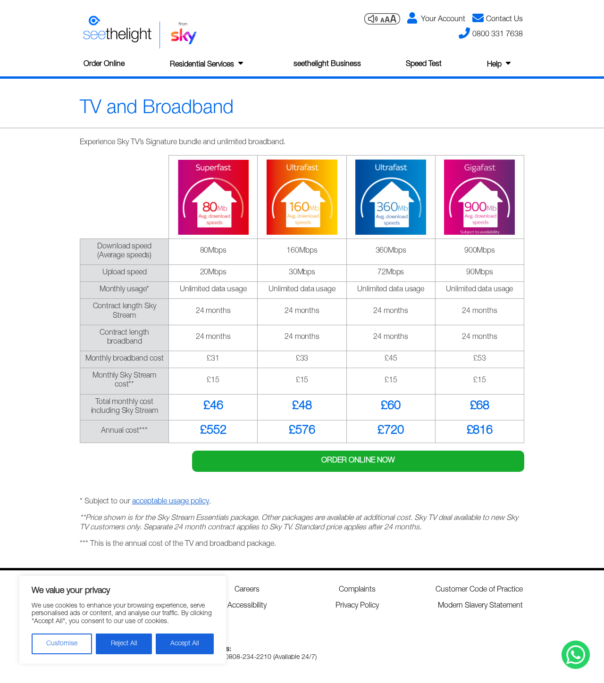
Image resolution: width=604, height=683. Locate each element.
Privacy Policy (357, 606)
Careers (247, 590)
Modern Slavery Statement (480, 606)
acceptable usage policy (170, 502)
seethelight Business (327, 64)
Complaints (357, 590)
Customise (61, 644)
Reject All (124, 644)
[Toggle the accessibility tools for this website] (382, 19)
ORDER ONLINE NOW (358, 461)
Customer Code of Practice (479, 590)
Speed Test (424, 64)
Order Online (104, 64)
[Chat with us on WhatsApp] (576, 655)
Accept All (184, 644)
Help (494, 65)
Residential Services (202, 65)
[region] (122, 620)
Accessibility (247, 606)
